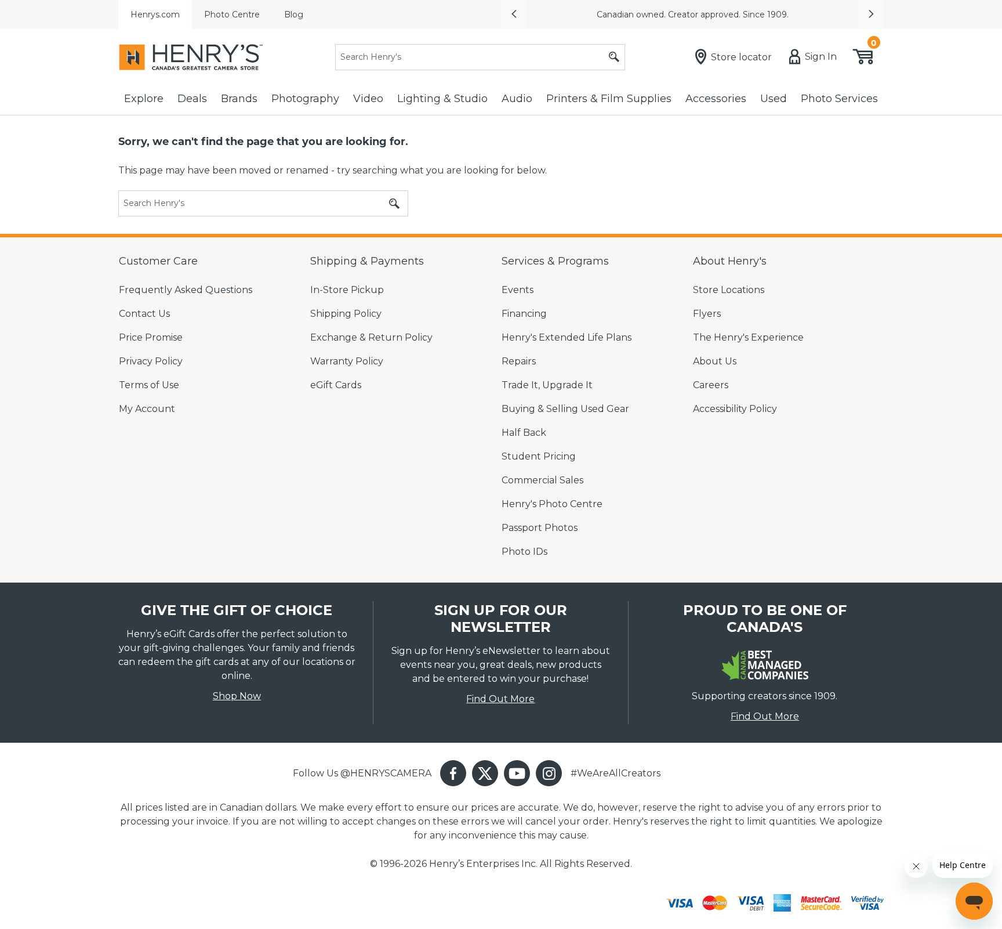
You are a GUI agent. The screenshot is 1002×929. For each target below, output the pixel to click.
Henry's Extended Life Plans (566, 337)
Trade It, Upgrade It (547, 385)
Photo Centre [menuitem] (232, 14)
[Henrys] (190, 57)
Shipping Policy (346, 313)
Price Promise (151, 337)
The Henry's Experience (748, 337)
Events (517, 289)
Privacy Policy (151, 361)
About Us (714, 361)
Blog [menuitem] (293, 14)
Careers (710, 385)
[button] (514, 14)
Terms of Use (149, 385)
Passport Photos (540, 527)
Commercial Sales (542, 480)
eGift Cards (335, 385)
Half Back (524, 432)
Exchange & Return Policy (371, 337)
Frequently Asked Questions (185, 289)
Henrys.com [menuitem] (155, 14)
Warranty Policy (346, 361)
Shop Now (237, 696)
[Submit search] (614, 57)
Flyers (707, 313)
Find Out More (500, 698)
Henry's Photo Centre (552, 503)
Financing (524, 313)
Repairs (519, 361)
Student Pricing (539, 456)
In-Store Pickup (347, 289)
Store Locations (728, 289)
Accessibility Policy (735, 408)
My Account (147, 408)
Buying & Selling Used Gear (565, 408)
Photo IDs (524, 551)
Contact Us (144, 313)
